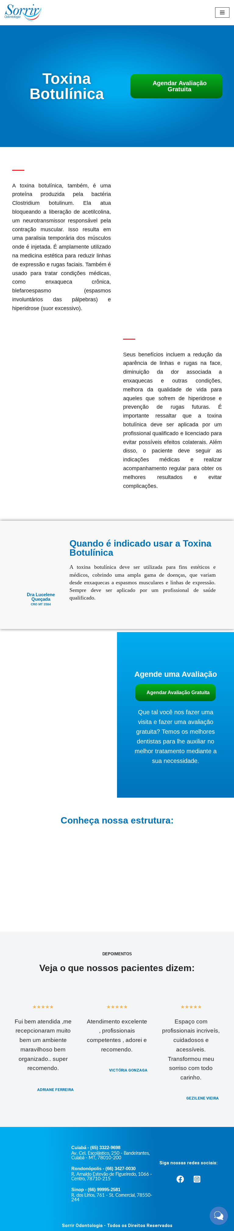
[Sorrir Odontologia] (23, 12)
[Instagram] (196, 1179)
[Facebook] (180, 1179)
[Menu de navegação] (222, 12)
